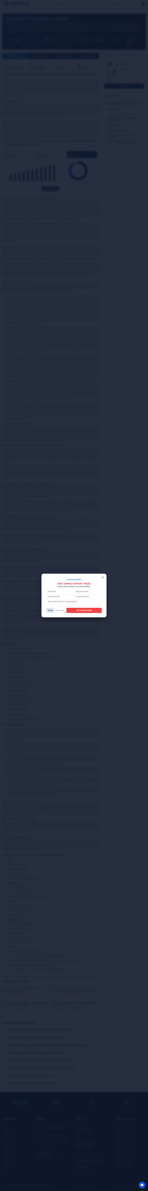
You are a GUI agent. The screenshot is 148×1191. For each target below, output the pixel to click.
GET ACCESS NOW (84, 610)
